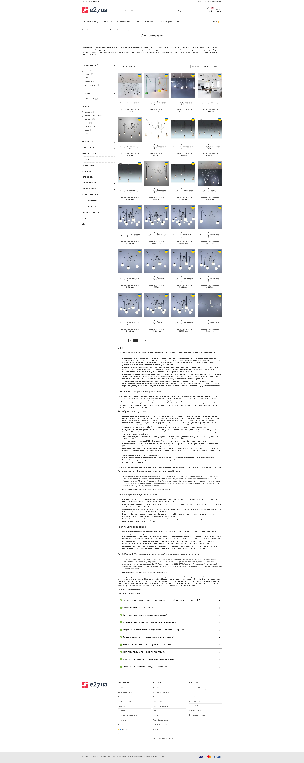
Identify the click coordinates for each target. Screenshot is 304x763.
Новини (120, 725)
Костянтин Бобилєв (130, 572)
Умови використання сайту (127, 715)
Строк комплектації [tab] (90, 65)
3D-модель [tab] (86, 93)
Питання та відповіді (125, 701)
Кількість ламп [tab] (88, 142)
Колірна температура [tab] (90, 194)
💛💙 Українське (124, 729)
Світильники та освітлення (97, 30)
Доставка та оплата (125, 692)
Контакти (121, 688)
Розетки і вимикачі (160, 734)
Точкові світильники (160, 720)
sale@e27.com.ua (195, 710)
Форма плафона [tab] (88, 165)
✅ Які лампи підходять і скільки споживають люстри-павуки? (147, 637)
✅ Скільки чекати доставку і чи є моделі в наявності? (143, 666)
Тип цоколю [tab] (87, 159)
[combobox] (152, 10)
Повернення (122, 720)
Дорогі (215, 67)
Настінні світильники (160, 706)
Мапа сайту (122, 734)
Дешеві (206, 67)
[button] (120, 76)
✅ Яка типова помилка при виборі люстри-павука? (142, 651)
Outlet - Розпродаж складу (163, 738)
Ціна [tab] (83, 224)
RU (201, 1)
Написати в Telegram (198, 715)
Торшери (156, 715)
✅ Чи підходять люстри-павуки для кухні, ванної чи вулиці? (146, 644)
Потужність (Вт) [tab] (88, 148)
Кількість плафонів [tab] (89, 153)
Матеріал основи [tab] (89, 189)
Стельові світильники (161, 692)
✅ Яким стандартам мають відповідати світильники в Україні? (147, 659)
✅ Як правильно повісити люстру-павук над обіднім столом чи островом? (152, 629)
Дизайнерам (122, 697)
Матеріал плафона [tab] (89, 183)
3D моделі (121, 711)
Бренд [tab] (84, 218)
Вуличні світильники (160, 725)
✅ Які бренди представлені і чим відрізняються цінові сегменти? (148, 622)
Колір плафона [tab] (88, 171)
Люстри (113, 30)
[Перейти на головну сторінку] (83, 30)
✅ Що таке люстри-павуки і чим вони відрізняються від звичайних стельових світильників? (160, 600)
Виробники (122, 706)
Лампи (155, 729)
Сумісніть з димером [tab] (90, 212)
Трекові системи (159, 701)
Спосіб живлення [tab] (89, 206)
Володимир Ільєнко (130, 489)
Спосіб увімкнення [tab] (89, 200)
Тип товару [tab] (86, 107)
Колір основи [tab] (87, 177)
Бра (154, 711)
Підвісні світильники (160, 697)
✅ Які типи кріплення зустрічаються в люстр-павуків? (143, 615)
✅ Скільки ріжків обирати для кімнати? (137, 607)
